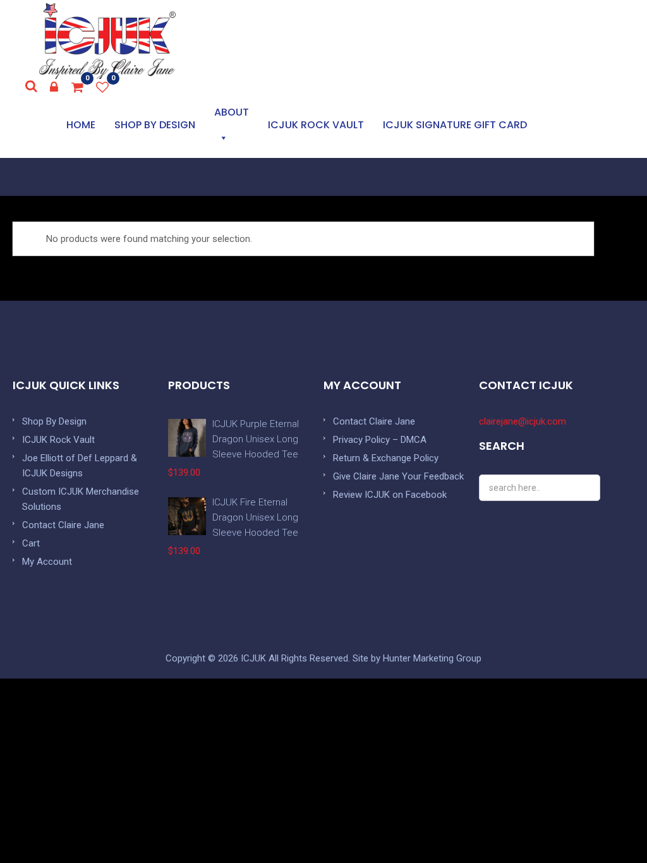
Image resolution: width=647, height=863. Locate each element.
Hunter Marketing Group (432, 658)
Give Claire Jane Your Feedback (398, 476)
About (231, 112)
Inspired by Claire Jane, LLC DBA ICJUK (107, 41)
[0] (77, 87)
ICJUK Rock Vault (316, 125)
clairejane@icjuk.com (522, 421)
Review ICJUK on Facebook (390, 494)
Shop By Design (54, 421)
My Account (47, 561)
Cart (31, 543)
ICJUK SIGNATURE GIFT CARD (455, 125)
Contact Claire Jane (63, 525)
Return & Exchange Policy (385, 458)
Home (80, 125)
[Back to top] (609, 825)
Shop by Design (154, 125)
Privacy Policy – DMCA (379, 439)
